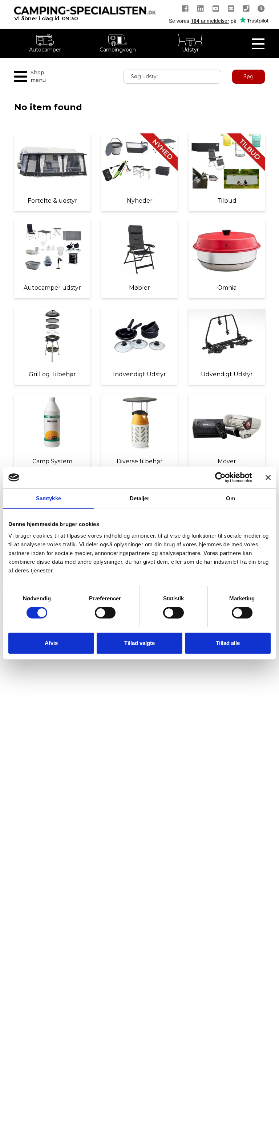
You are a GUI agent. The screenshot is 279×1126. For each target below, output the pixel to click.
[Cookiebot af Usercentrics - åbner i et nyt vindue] (220, 477)
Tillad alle (228, 643)
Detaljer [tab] (140, 498)
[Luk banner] (268, 477)
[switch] (105, 612)
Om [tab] (230, 498)
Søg (248, 76)
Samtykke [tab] (48, 498)
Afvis (51, 643)
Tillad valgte (139, 643)
